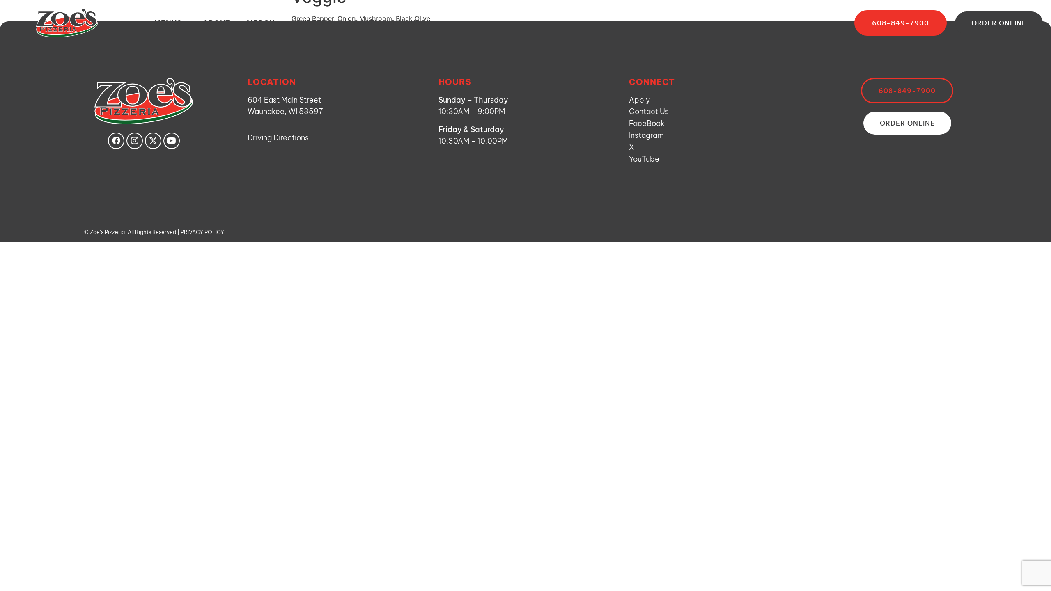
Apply (639, 100)
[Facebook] (116, 141)
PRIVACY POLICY (202, 232)
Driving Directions (278, 137)
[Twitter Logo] (153, 141)
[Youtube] (171, 141)
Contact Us (649, 111)
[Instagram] (134, 141)
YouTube (644, 159)
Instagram (646, 135)
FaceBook (647, 123)
